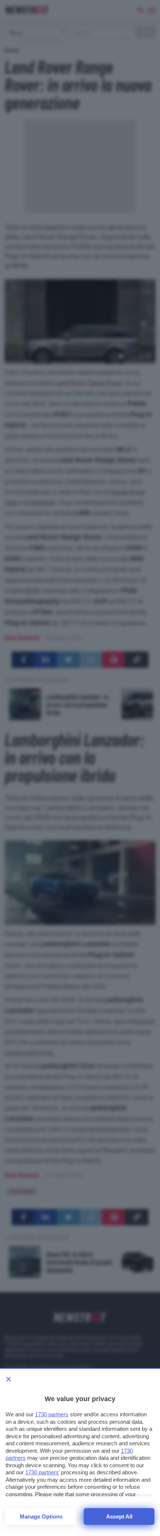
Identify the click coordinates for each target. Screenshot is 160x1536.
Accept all (119, 1516)
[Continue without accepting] (9, 1379)
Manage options (41, 1516)
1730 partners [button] (51, 1414)
